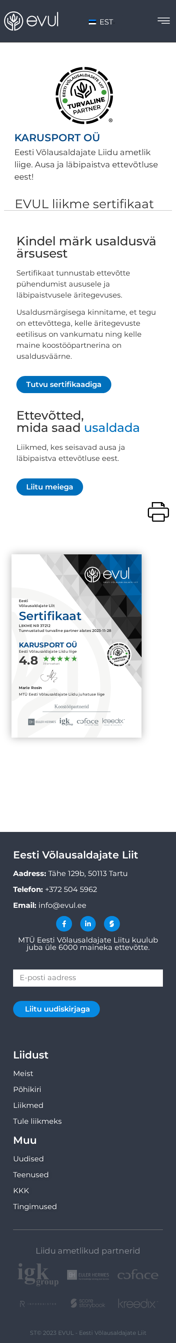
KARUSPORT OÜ (57, 137)
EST (105, 22)
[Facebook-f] (64, 924)
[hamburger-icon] (163, 21)
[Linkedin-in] (88, 924)
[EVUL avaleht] (31, 21)
